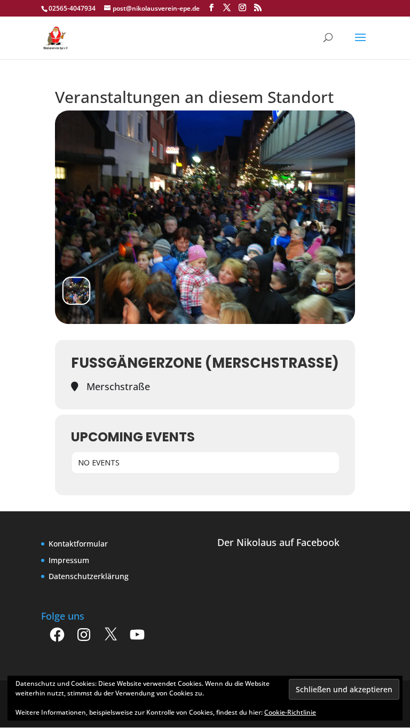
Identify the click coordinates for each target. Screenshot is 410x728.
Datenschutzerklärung (89, 576)
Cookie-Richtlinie (290, 712)
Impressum (69, 560)
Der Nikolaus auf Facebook (278, 542)
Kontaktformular (78, 544)
